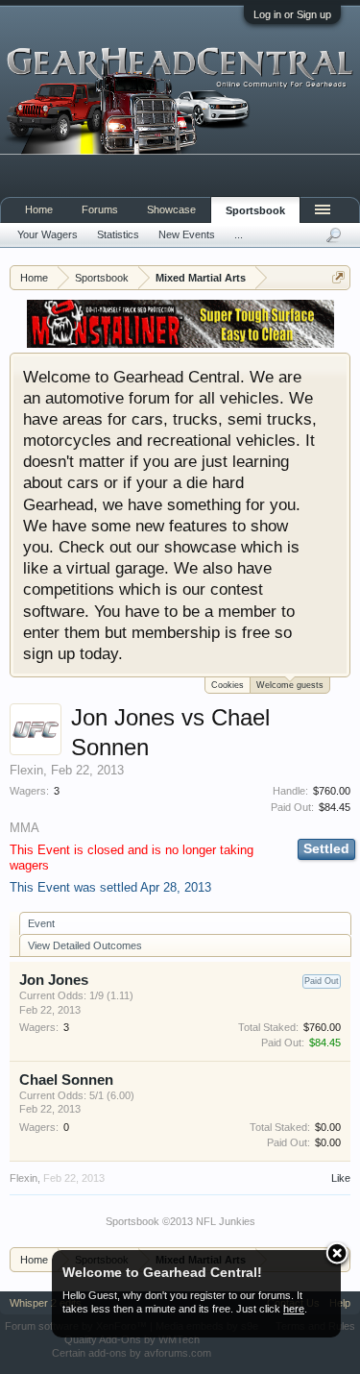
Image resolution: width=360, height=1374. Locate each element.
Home (39, 209)
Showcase (171, 209)
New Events (186, 234)
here (293, 1308)
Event (41, 923)
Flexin (26, 770)
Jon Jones (53, 980)
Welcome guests (290, 685)
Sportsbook (255, 210)
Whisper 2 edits (46, 1303)
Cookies (227, 685)
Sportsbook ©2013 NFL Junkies (180, 1221)
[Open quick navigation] (338, 277)
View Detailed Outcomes (85, 945)
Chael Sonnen (66, 1080)
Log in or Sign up (292, 14)
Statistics (118, 234)
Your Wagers (47, 234)
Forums (100, 209)
